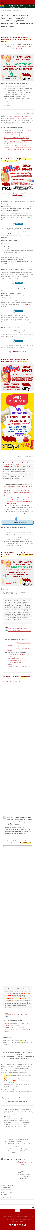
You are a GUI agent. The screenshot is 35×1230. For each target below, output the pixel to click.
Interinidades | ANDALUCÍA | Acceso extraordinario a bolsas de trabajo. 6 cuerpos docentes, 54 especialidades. (25, 1174)
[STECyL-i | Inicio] (3, 2)
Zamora (20, 48)
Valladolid (15, 48)
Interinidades (8, 10)
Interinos (17, 10)
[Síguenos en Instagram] (20, 1225)
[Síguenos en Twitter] (15, 1225)
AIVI (2, 10)
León (10, 46)
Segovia (25, 46)
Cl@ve (21, 217)
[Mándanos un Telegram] (25, 1225)
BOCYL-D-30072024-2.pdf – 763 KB (17, 628)
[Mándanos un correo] (10, 1225)
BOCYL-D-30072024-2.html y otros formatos (19, 631)
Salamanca (20, 46)
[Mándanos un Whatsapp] (22, 1225)
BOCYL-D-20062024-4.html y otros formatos (19, 1017)
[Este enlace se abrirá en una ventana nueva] (17, 224)
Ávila (32, 44)
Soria (29, 46)
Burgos (6, 46)
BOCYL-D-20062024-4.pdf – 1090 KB (17, 1014)
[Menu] (33, 2)
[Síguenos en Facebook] (12, 1225)
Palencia (14, 46)
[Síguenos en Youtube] (17, 1225)
